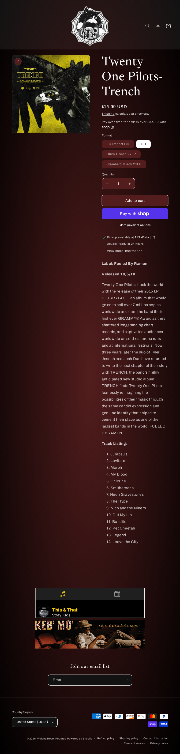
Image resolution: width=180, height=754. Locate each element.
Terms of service (134, 743)
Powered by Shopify (79, 738)
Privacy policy (159, 743)
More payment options (135, 225)
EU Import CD (120, 145)
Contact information (155, 738)
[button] (10, 26)
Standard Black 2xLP (126, 165)
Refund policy (106, 738)
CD (143, 144)
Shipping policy (129, 738)
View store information (124, 251)
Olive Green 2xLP (123, 155)
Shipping (108, 113)
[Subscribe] (127, 680)
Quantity (108, 174)
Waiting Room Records (51, 738)
